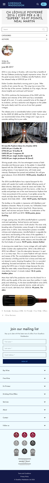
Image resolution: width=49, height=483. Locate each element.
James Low (6, 63)
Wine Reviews (10, 315)
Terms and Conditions (24, 473)
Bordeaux (7, 311)
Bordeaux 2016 (17, 311)
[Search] (45, 29)
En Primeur (28, 311)
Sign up (25, 361)
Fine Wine (37, 311)
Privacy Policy (25, 476)
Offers (45, 311)
